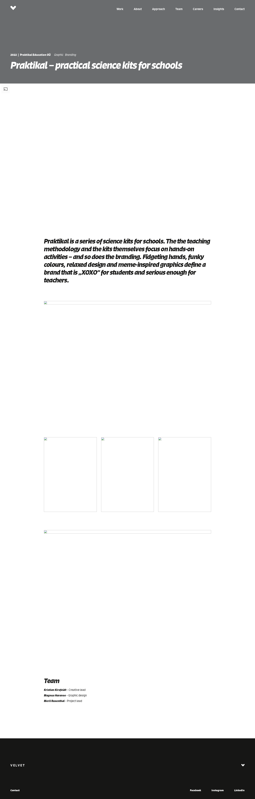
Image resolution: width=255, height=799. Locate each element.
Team (178, 9)
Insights (219, 9)
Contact (240, 9)
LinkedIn (239, 790)
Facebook (195, 790)
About (138, 9)
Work (120, 9)
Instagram (217, 790)
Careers (198, 9)
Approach (158, 9)
